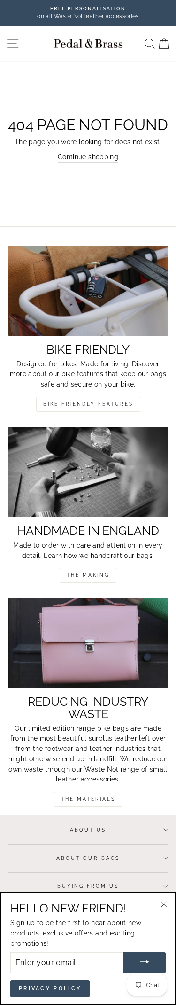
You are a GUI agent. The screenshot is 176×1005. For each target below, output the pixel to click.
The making (88, 575)
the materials (88, 799)
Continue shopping (88, 157)
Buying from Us (88, 886)
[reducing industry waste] (88, 643)
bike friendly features (88, 404)
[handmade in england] (88, 472)
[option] (88, 13)
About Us (88, 830)
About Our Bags (88, 858)
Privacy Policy (50, 988)
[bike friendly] (88, 291)
